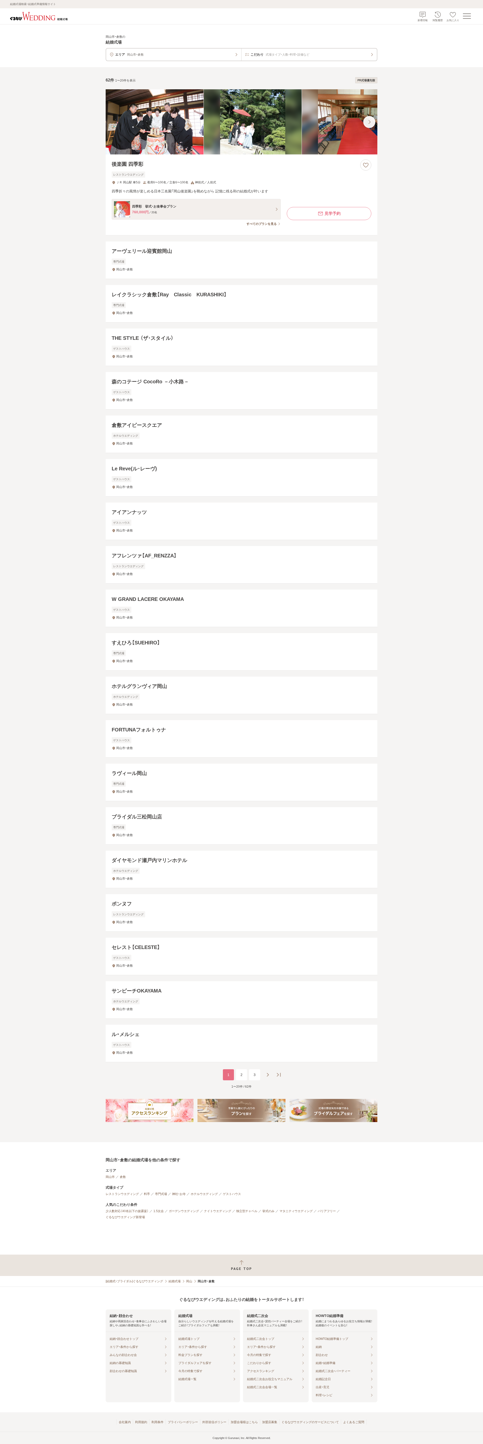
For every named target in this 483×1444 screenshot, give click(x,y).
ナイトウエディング (217, 1211)
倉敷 (123, 1177)
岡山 (189, 1281)
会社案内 (125, 1422)
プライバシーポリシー (183, 1422)
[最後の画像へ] (369, 122)
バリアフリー (327, 1211)
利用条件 (157, 1422)
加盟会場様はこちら (244, 1422)
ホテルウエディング (204, 1194)
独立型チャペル (246, 1211)
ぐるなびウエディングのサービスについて (310, 1422)
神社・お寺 (179, 1194)
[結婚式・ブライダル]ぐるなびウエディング (134, 1281)
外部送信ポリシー (214, 1422)
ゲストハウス (232, 1194)
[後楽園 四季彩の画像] (241, 121)
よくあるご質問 (353, 1422)
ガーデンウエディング (184, 1211)
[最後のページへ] (278, 1074)
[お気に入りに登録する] (365, 165)
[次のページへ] (267, 1074)
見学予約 (333, 213)
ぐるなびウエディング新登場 (125, 1217)
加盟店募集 (269, 1422)
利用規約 (141, 1422)
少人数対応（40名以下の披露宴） (127, 1211)
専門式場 (161, 1194)
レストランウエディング (122, 1194)
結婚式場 (175, 1281)
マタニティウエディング (296, 1211)
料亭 (147, 1194)
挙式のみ (268, 1211)
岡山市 (110, 1177)
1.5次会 (158, 1211)
